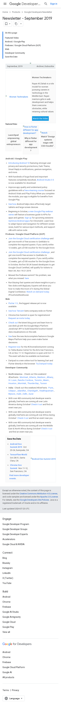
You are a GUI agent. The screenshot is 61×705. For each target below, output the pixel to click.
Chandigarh (32, 391)
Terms (6, 690)
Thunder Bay (33, 383)
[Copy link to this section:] (33, 74)
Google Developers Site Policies (34, 500)
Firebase (7, 607)
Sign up (28, 218)
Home (5, 12)
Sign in (53, 4)
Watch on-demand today (38, 292)
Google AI (7, 672)
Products (16, 12)
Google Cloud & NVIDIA (14, 544)
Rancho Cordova (25, 380)
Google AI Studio (11, 612)
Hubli (19, 394)
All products (8, 677)
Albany (50, 377)
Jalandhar (21, 391)
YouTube (7, 583)
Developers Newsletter (31, 4)
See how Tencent (16, 311)
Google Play (8, 627)
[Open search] (46, 4)
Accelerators (9, 539)
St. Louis (12, 380)
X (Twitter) (8, 578)
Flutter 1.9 (13, 303)
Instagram (8, 568)
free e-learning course (34, 190)
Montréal (22, 383)
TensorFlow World (18, 454)
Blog (5, 558)
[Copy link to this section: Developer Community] (7, 370)
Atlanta (32, 377)
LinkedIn (7, 573)
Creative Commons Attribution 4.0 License (38, 493)
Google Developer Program (16, 524)
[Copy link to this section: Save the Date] (23, 439)
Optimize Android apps (19, 221)
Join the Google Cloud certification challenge (29, 238)
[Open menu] (5, 4)
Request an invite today (19, 318)
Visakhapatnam (46, 391)
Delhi (25, 394)
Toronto (38, 380)
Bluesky (6, 563)
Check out (13, 322)
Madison (41, 377)
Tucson (43, 383)
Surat (31, 394)
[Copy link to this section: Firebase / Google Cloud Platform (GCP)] (47, 234)
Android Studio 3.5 (45, 180)
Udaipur (12, 391)
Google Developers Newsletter (38, 12)
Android (6, 597)
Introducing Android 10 (19, 163)
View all (6, 632)
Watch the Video (40, 118)
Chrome (6, 602)
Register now (14, 347)
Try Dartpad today (44, 363)
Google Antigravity (12, 617)
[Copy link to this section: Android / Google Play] (29, 159)
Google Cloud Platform (14, 667)
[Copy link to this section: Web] (11, 299)
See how (12, 204)
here (27, 278)
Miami (46, 380)
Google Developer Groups (15, 529)
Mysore (12, 394)
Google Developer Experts (15, 534)
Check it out (37, 404)
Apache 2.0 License (49, 497)
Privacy (15, 690)
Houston (12, 383)
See (10, 336)
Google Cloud (9, 622)
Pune (50, 388)
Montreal (24, 377)
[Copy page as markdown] (16, 23)
